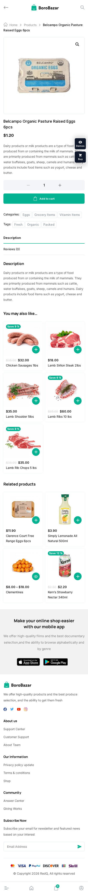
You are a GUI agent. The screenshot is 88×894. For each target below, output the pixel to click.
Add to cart (47, 198)
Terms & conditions (16, 773)
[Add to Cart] (36, 349)
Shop (7, 781)
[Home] (31, 888)
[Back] (6, 7)
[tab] (44, 239)
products (30, 25)
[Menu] (6, 888)
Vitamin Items (70, 215)
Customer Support (16, 737)
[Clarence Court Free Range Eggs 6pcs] (23, 509)
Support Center (14, 729)
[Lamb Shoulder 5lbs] (23, 390)
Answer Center (13, 800)
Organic (33, 224)
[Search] (82, 7)
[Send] (79, 846)
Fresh (18, 224)
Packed (48, 224)
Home (13, 25)
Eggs (26, 215)
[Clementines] (23, 566)
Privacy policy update (18, 765)
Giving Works (12, 808)
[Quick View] (36, 576)
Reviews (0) (11, 249)
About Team (12, 745)
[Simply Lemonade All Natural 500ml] (65, 509)
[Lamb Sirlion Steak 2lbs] (65, 339)
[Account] (81, 888)
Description (12, 238)
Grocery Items (44, 215)
